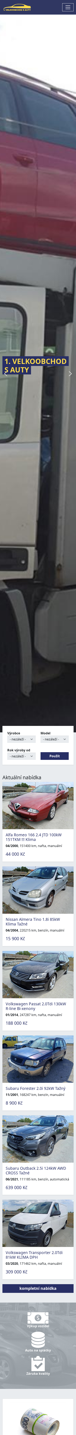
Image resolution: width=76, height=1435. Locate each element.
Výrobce (13, 733)
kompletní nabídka (38, 1288)
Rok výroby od (18, 750)
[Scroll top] (65, 1424)
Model (45, 733)
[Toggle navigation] (68, 7)
